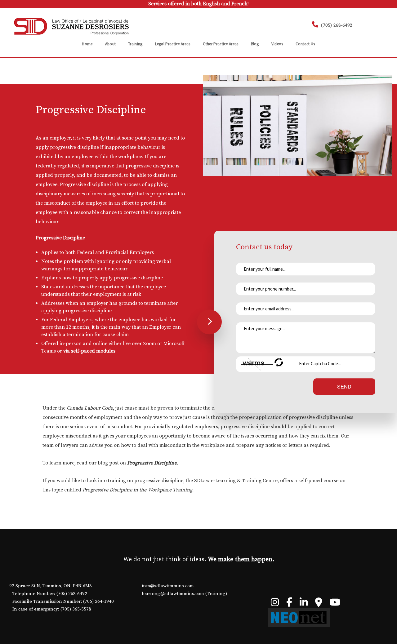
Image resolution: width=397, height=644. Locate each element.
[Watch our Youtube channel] (335, 604)
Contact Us (305, 44)
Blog (255, 44)
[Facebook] (289, 604)
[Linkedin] (304, 604)
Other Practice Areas (221, 44)
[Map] (318, 604)
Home (87, 44)
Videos (277, 44)
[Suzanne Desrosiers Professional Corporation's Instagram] (275, 604)
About (110, 44)
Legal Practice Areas (172, 44)
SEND (344, 386)
